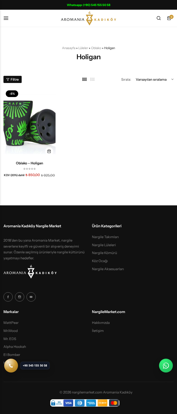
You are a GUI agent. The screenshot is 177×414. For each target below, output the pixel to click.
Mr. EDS (9, 339)
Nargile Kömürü (104, 253)
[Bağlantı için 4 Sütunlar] (84, 79)
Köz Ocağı (100, 261)
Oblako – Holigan (29, 163)
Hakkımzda (101, 323)
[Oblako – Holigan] (29, 122)
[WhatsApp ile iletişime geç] (166, 366)
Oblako (96, 48)
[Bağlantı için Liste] (92, 79)
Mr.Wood (10, 331)
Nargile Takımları (105, 237)
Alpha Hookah (14, 347)
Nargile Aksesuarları (108, 269)
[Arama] (158, 18)
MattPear (11, 323)
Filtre (15, 79)
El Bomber (11, 355)
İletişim (98, 331)
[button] (49, 151)
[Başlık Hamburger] (8, 18)
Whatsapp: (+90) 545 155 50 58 (88, 5)
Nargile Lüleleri (104, 245)
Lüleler (83, 48)
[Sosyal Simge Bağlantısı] (8, 297)
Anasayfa (68, 48)
